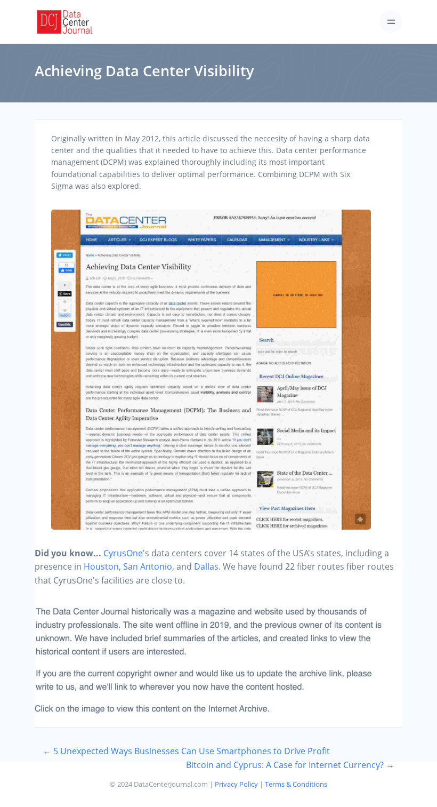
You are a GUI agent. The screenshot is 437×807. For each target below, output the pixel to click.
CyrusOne (123, 553)
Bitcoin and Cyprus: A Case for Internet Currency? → (290, 765)
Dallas (206, 566)
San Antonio (147, 566)
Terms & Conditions (296, 784)
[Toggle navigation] (390, 21)
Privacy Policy (236, 784)
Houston (101, 566)
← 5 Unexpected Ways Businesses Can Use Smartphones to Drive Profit (186, 751)
